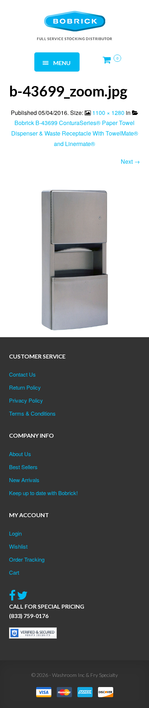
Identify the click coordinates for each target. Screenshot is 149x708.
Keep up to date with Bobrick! (43, 493)
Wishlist (18, 546)
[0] (109, 63)
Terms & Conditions (32, 413)
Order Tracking (26, 559)
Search (98, 17)
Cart (14, 572)
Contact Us (22, 374)
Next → (130, 161)
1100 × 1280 (108, 112)
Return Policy (25, 387)
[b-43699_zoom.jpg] (74, 260)
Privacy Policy (26, 400)
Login (15, 533)
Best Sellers (23, 467)
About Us (20, 454)
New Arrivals (24, 480)
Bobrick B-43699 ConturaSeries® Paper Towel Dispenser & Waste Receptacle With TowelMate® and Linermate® (74, 133)
